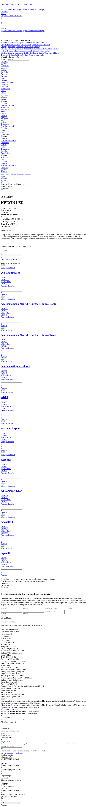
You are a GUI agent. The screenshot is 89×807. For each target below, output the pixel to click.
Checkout (4, 788)
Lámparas (20, 43)
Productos (4, 12)
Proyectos (5, 16)
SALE (3, 14)
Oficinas (56, 49)
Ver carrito (5, 778)
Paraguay (36, 47)
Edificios (4, 49)
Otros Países (28, 47)
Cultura (49, 49)
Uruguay (4, 47)
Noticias (4, 172)
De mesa (17, 45)
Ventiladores (37, 43)
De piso (24, 45)
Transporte (28, 49)
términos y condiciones (14, 753)
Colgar (3, 45)
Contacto (32, 4)
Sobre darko (24, 4)
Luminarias (12, 43)
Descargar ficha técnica (9, 259)
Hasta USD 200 (44, 45)
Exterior (35, 45)
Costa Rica (20, 47)
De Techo (10, 45)
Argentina (11, 47)
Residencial (36, 49)
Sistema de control (15, 16)
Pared (29, 45)
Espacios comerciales (15, 49)
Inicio (3, 176)
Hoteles (44, 49)
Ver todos (4, 43)
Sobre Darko (6, 174)
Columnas (28, 43)
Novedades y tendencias (10, 4)
